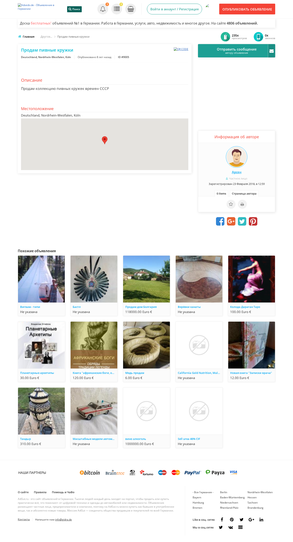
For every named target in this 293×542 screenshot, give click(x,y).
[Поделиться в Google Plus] (231, 221)
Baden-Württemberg (232, 497)
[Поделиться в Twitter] (242, 221)
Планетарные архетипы (37, 373)
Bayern (197, 497)
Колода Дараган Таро (245, 307)
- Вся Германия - (203, 492)
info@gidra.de (63, 519)
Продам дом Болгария (141, 307)
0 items (221, 193)
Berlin (223, 492)
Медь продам (134, 373)
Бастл (77, 307)
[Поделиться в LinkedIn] (261, 520)
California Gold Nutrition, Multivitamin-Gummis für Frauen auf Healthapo (200, 373)
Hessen (252, 497)
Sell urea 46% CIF (189, 439)
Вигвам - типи (30, 307)
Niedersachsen (229, 502)
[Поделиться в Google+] (251, 520)
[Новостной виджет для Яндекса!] (240, 527)
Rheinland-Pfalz (229, 508)
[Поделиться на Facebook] (220, 221)
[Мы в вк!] (230, 527)
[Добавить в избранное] (231, 204)
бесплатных (41, 23)
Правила (40, 492)
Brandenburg (255, 508)
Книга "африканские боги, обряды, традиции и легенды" (95, 373)
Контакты (24, 519)
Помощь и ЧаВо (63, 492)
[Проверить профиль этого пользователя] (236, 157)
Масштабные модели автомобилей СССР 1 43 (95, 439)
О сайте (23, 492)
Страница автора (244, 193)
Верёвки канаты (189, 307)
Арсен (237, 172)
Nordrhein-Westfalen (260, 492)
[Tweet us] (241, 520)
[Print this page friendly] (242, 204)
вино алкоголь (135, 439)
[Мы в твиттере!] (221, 527)
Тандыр (25, 439)
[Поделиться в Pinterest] (253, 221)
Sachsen (253, 502)
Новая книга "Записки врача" (251, 373)
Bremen (197, 508)
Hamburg (198, 502)
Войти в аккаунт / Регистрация (174, 9)
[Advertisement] (105, 210)
